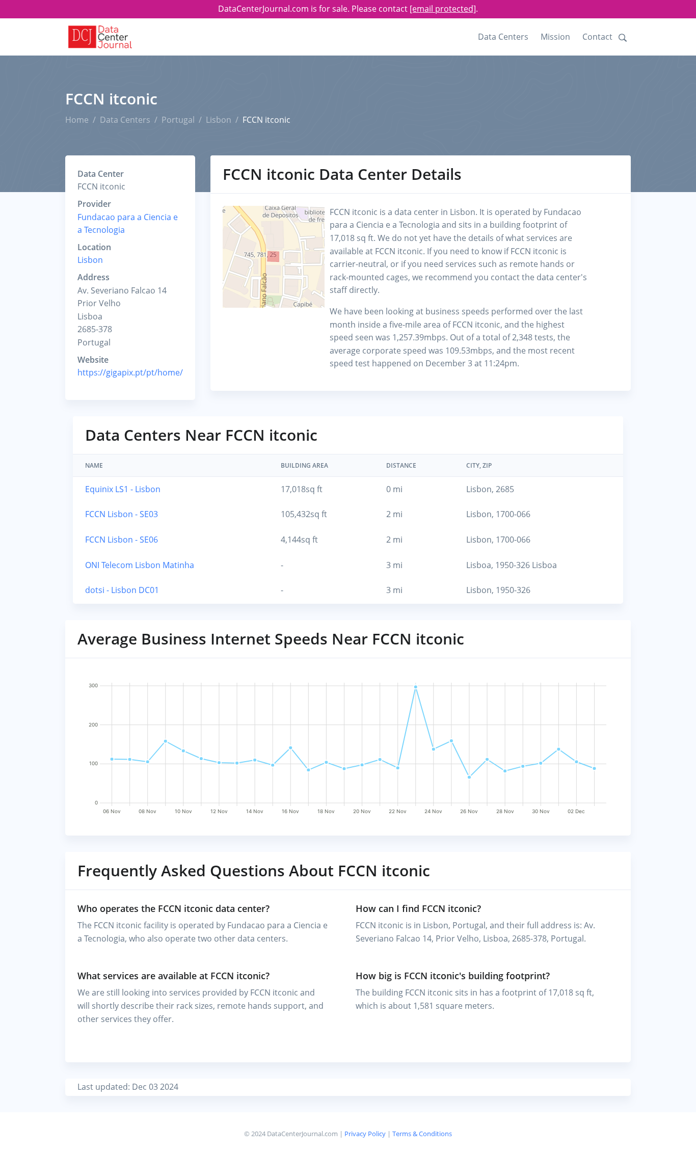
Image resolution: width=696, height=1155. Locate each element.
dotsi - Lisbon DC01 (122, 590)
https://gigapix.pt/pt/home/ (130, 372)
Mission (555, 36)
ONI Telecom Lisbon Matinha (139, 565)
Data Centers (503, 36)
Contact (597, 36)
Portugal (178, 119)
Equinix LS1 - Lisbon (122, 489)
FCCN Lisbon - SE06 (121, 539)
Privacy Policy (365, 1133)
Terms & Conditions (422, 1133)
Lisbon (218, 119)
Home (77, 119)
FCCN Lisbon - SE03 (121, 514)
